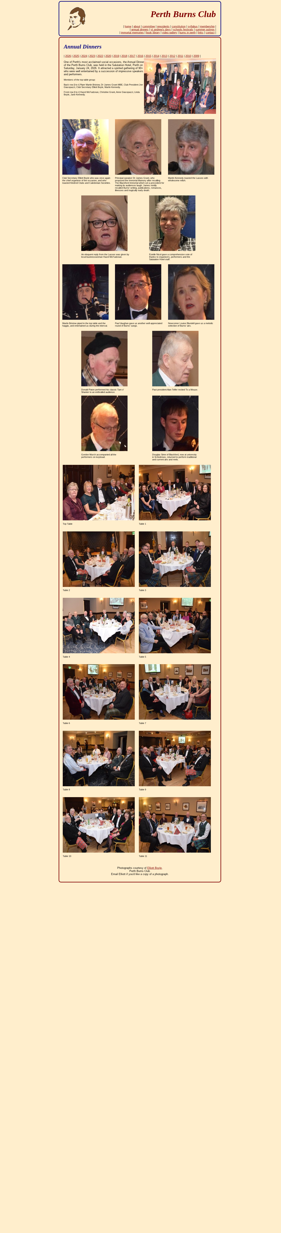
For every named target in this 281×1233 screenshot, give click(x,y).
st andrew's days (161, 29)
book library (153, 32)
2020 (108, 56)
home (128, 26)
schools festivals (183, 29)
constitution (179, 26)
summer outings (205, 29)
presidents (163, 26)
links (200, 32)
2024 (84, 56)
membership (207, 26)
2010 (188, 56)
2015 (148, 56)
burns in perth (187, 32)
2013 (164, 56)
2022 (100, 56)
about (137, 26)
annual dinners (140, 29)
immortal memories (132, 32)
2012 (172, 56)
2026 (68, 56)
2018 (124, 56)
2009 (196, 56)
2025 (76, 56)
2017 (132, 56)
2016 (140, 56)
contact (210, 32)
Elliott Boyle (154, 867)
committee (148, 26)
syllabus (193, 26)
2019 (116, 56)
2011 (180, 56)
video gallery (169, 32)
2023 (92, 56)
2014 (156, 56)
